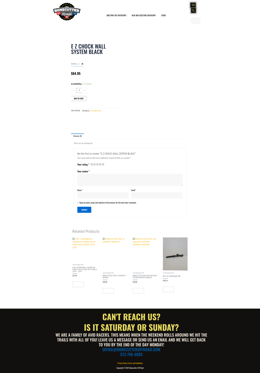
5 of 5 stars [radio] (103, 164)
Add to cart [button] (78, 284)
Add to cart (79, 98)
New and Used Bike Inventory (144, 15)
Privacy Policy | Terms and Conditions (130, 363)
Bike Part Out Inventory (116, 15)
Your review (83, 171)
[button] (193, 5)
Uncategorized (95, 110)
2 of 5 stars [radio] (94, 164)
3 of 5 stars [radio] (97, 164)
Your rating (83, 164)
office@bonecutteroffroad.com (131, 349)
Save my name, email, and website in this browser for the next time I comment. (107, 202)
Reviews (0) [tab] (77, 135)
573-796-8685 (131, 354)
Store (163, 15)
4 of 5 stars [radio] (100, 164)
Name (80, 190)
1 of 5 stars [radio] (91, 164)
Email (133, 190)
